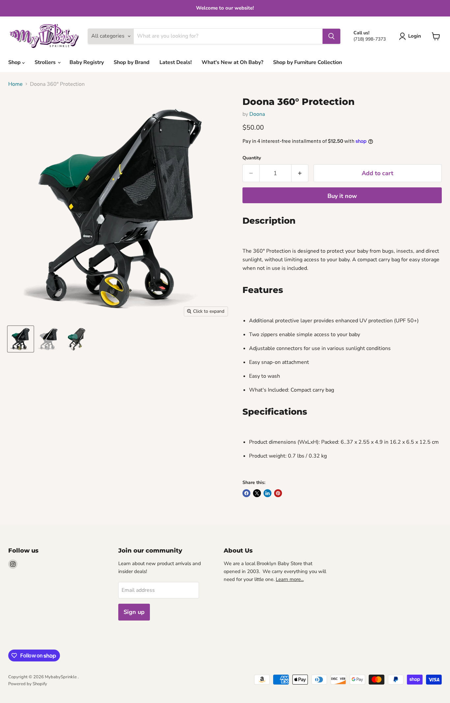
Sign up (134, 612)
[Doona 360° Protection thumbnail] (21, 339)
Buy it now (342, 196)
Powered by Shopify (27, 684)
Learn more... (290, 579)
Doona (257, 114)
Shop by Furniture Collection (307, 62)
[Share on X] (257, 493)
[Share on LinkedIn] (267, 493)
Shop (15, 62)
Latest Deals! (175, 62)
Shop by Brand (132, 62)
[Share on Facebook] (246, 493)
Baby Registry (87, 62)
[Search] (331, 36)
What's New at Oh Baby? (232, 62)
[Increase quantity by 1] (300, 173)
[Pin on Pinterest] (278, 493)
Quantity (251, 158)
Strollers (46, 62)
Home (15, 84)
